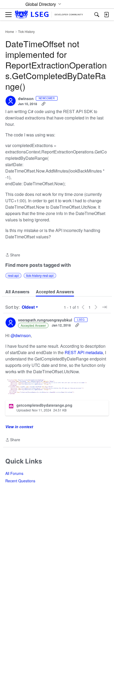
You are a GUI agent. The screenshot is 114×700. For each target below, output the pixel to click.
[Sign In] (106, 14)
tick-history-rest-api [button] (40, 275)
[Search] (97, 14)
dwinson (26, 98)
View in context (19, 426)
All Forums (14, 473)
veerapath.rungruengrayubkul (45, 320)
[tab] (17, 291)
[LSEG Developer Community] (49, 14)
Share (12, 255)
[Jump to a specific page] (104, 307)
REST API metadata (84, 352)
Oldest (29, 307)
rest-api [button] (13, 275)
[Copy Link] (43, 103)
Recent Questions (20, 480)
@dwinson (21, 335)
